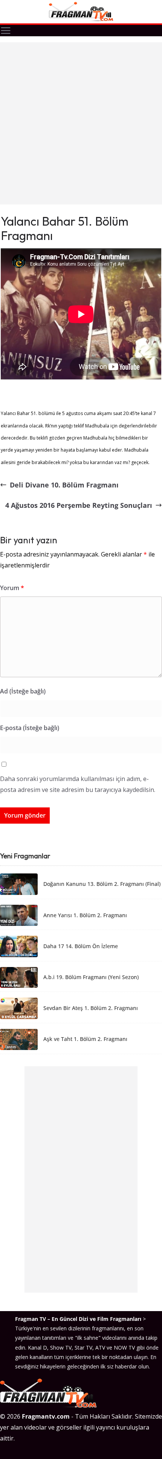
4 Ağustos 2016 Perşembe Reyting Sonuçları (78, 505)
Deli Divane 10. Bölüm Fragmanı (64, 484)
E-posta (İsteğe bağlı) (29, 728)
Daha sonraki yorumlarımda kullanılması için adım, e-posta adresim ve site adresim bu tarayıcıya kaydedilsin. (77, 784)
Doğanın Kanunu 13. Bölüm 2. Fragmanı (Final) (101, 884)
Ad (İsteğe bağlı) (23, 691)
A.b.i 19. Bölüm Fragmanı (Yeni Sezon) (91, 977)
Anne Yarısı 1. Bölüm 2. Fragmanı (85, 915)
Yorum (12, 588)
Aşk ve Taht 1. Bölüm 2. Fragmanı (85, 1039)
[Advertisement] (81, 123)
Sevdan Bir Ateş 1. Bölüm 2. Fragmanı (90, 1008)
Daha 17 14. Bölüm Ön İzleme (80, 946)
